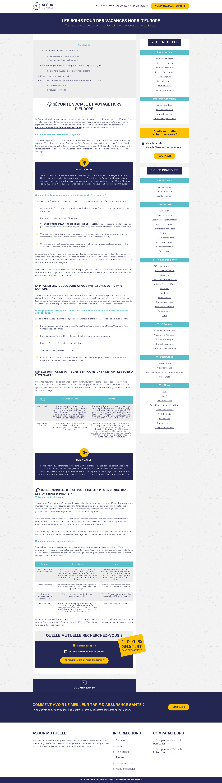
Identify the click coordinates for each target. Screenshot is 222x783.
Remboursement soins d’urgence (64, 56)
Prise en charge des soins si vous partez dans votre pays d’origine (70, 66)
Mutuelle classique (57, 86)
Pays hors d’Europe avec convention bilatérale (70, 71)
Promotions (164, 419)
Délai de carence (164, 215)
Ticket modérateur (164, 247)
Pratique (139, 6)
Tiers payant (164, 251)
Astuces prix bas (164, 423)
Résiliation (164, 233)
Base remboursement (164, 271)
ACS (164, 392)
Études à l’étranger (164, 340)
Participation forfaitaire (164, 229)
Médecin (165, 293)
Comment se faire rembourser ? (63, 60)
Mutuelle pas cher (101, 6)
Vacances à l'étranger (164, 335)
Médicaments (164, 298)
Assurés (122, 6)
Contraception (164, 311)
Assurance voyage (57, 90)
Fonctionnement (164, 187)
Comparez (170, 6)
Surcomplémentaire (164, 242)
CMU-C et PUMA (164, 401)
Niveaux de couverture (164, 224)
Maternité (164, 289)
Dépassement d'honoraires (164, 280)
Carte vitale (164, 377)
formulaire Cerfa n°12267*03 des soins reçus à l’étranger (68, 224)
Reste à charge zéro (164, 238)
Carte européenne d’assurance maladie (164, 372)
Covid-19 (164, 275)
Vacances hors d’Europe (164, 349)
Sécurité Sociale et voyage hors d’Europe (59, 51)
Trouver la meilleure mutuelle (84, 660)
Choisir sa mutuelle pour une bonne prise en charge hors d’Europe (70, 80)
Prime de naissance (165, 410)
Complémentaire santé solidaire (164, 405)
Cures (164, 316)
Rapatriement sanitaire (164, 331)
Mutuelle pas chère (86, 646)
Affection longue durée (164, 266)
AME (164, 396)
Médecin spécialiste (164, 307)
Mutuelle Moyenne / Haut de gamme (86, 652)
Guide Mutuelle (165, 414)
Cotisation (164, 211)
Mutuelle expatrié (164, 344)
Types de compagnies (165, 196)
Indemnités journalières (164, 284)
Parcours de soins (164, 302)
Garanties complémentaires (164, 220)
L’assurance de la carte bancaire (55, 76)
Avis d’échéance (164, 368)
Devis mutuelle (164, 363)
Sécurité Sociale (164, 191)
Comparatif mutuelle (164, 428)
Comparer (164, 156)
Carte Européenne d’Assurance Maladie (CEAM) (58, 128)
